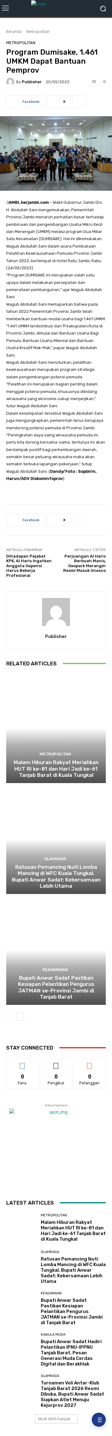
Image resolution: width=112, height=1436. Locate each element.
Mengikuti (56, 1062)
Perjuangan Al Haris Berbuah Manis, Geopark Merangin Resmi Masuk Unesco (84, 563)
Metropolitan (37, 31)
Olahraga (55, 859)
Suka (22, 1062)
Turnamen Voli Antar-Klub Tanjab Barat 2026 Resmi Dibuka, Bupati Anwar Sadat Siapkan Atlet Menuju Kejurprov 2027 (72, 1394)
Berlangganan (90, 1062)
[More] (79, 101)
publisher (32, 82)
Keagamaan (55, 970)
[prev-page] (10, 1017)
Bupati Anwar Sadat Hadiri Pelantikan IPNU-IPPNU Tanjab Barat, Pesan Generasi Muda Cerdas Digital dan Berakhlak (71, 1353)
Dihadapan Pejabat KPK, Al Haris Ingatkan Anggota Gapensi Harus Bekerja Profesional (29, 566)
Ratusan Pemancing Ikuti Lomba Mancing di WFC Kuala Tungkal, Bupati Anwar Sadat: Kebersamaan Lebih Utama (56, 876)
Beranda (13, 31)
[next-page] (20, 1017)
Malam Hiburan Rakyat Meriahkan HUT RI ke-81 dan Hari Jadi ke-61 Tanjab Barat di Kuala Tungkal (56, 768)
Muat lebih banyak (54, 1418)
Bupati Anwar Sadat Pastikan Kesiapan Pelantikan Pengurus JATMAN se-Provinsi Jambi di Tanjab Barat (56, 987)
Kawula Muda (53, 1334)
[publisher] (11, 82)
